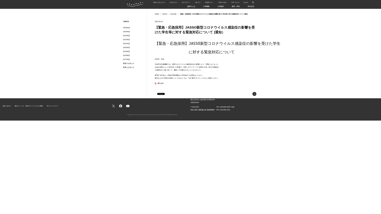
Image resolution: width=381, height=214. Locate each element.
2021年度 (126, 43)
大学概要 (206, 6)
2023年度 (126, 35)
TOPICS (126, 21)
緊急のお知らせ (128, 63)
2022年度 (126, 39)
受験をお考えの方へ (159, 2)
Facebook (120, 106)
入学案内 (220, 6)
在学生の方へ (174, 2)
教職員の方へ (209, 2)
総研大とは (191, 6)
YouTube (127, 106)
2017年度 (126, 59)
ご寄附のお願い (222, 2)
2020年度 (126, 47)
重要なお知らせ (128, 67)
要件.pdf (160, 83)
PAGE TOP (254, 94)
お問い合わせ (235, 2)
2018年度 (126, 55)
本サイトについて (52, 106)
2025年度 (126, 28)
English (245, 2)
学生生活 (251, 6)
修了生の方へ (186, 2)
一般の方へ (197, 2)
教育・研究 (236, 6)
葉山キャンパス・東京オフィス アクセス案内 (29, 106)
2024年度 (126, 31)
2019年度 (126, 51)
